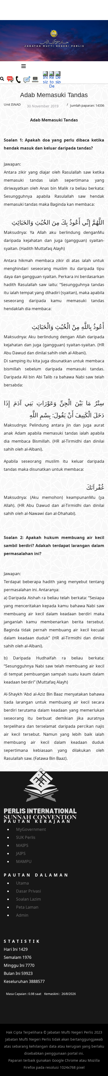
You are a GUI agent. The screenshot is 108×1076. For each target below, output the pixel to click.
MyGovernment (31, 829)
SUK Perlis (25, 837)
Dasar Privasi (28, 891)
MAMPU (24, 861)
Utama (22, 883)
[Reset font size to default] (51, 79)
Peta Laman (27, 907)
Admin (22, 915)
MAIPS (22, 845)
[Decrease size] (58, 77)
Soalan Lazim (28, 899)
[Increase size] (45, 77)
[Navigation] (23, 66)
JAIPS (21, 853)
